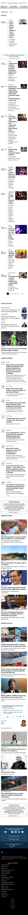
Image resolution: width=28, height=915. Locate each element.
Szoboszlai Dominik (10, 445)
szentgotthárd (9, 482)
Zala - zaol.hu (3, 896)
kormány (8, 362)
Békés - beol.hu (4, 868)
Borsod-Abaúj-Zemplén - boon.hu (7, 870)
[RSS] (23, 716)
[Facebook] (7, 716)
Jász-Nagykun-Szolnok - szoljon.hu (7, 882)
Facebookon (15, 710)
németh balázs (9, 416)
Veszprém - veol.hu (4, 894)
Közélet (13, 899)
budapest (8, 400)
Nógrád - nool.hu (4, 886)
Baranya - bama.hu (4, 866)
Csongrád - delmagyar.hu (5, 871)
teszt (4, 722)
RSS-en (11, 713)
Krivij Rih (2, 667)
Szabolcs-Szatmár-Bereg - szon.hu (7, 889)
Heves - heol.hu (4, 880)
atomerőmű (3, 561)
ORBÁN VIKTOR (4, 6)
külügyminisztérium (5, 307)
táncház (10, 20)
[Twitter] (14, 716)
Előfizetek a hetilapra (13, 512)
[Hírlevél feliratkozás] (4, 716)
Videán (20, 712)
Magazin (13, 903)
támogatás (11, 167)
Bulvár (12, 904)
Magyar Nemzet (4, 11)
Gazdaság (12, 901)
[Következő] (23, 294)
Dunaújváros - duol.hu (5, 873)
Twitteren (21, 710)
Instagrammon (15, 712)
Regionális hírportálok (13, 863)
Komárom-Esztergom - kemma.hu (7, 884)
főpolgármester (4, 585)
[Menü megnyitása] (24, 3)
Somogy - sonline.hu (5, 887)
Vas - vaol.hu (3, 893)
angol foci (3, 346)
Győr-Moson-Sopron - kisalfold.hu (7, 877)
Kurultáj (2, 642)
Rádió (12, 908)
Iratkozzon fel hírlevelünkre (9, 708)
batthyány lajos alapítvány (12, 192)
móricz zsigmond (11, 226)
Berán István (11, 84)
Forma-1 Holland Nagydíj (6, 791)
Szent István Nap (12, 272)
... (20, 293)
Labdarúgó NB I (4, 314)
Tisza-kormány (9, 386)
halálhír (2, 770)
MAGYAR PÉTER (13, 6)
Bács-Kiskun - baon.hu (5, 864)
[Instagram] (11, 716)
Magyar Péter (8, 430)
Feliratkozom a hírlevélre (14, 58)
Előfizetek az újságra (15, 839)
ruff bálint (3, 322)
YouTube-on (5, 713)
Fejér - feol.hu (3, 875)
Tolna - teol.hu (3, 891)
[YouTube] (20, 716)
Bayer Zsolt (3, 720)
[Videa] (17, 716)
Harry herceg (3, 693)
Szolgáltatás (13, 906)
